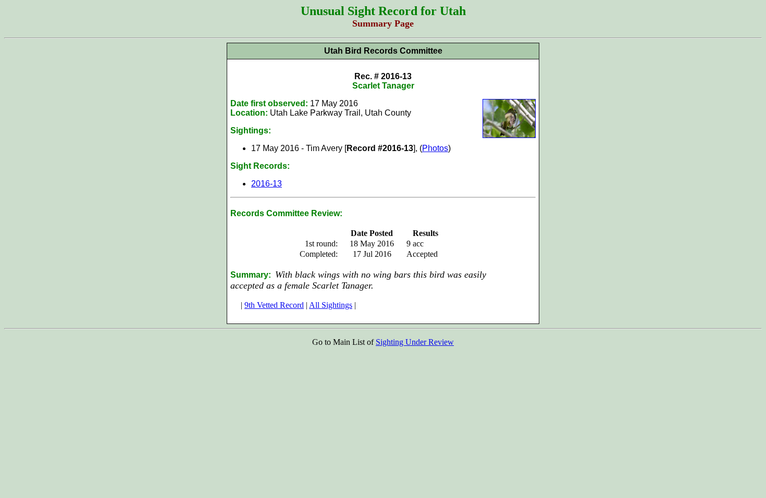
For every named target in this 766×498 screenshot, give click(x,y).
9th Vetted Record (274, 305)
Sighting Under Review (415, 342)
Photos (435, 148)
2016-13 (266, 183)
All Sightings (330, 305)
